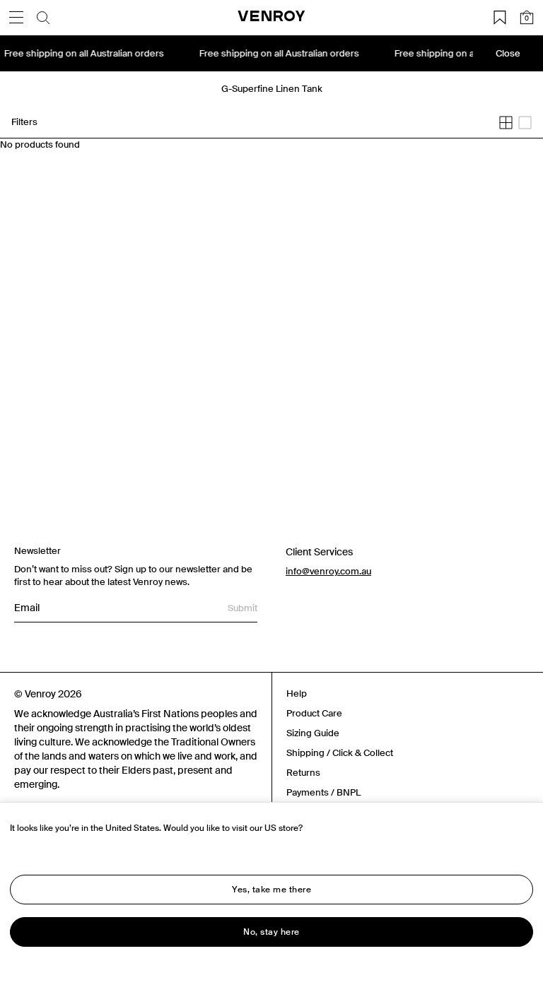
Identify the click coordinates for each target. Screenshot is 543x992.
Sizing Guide (312, 733)
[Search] (43, 17)
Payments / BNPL (323, 792)
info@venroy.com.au (328, 571)
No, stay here (271, 932)
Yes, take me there (271, 889)
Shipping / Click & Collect (339, 753)
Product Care (314, 713)
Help (296, 693)
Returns (303, 773)
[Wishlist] (499, 17)
